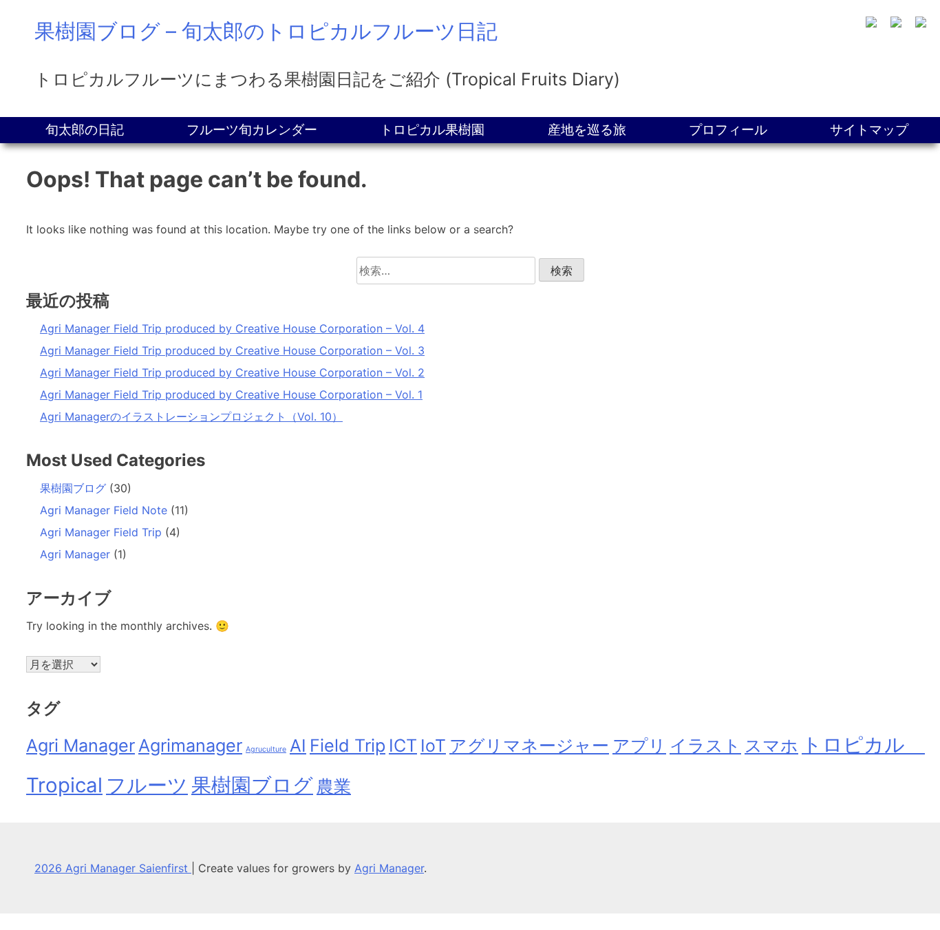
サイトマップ (869, 130)
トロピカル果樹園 (432, 130)
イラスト (705, 745)
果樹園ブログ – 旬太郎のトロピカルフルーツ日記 (266, 31)
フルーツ (147, 785)
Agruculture (266, 749)
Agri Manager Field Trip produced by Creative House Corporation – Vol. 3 (232, 350)
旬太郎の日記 (84, 130)
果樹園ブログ (73, 488)
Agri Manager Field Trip (101, 532)
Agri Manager (75, 554)
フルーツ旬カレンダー (251, 130)
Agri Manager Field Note (103, 510)
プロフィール (728, 130)
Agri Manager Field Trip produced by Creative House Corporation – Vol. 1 (231, 394)
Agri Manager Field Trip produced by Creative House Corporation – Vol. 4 (232, 328)
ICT (403, 745)
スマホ (771, 745)
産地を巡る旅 (587, 130)
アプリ (639, 745)
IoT (433, 745)
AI (298, 745)
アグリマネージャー (529, 745)
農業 (334, 786)
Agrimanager (190, 745)
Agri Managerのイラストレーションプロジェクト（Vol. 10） (191, 416)
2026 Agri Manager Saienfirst (112, 868)
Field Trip (347, 745)
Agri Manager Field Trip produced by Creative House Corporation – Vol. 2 (232, 372)
